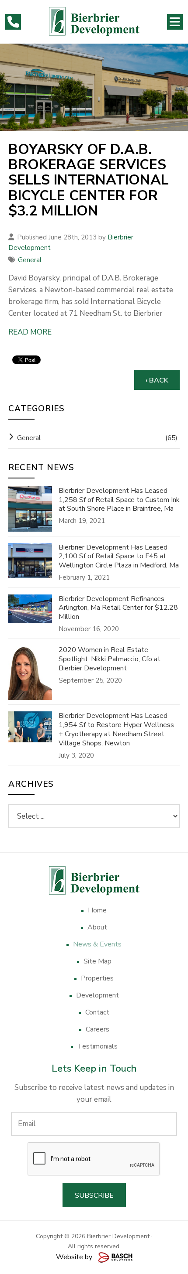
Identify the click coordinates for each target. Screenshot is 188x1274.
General (30, 260)
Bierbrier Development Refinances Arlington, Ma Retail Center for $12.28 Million (118, 608)
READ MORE (30, 332)
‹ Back (157, 380)
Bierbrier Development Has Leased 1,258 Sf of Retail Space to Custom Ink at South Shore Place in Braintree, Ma (119, 499)
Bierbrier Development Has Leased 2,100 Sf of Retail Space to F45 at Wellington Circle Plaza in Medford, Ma (119, 556)
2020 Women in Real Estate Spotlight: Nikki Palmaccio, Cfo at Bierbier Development (109, 659)
